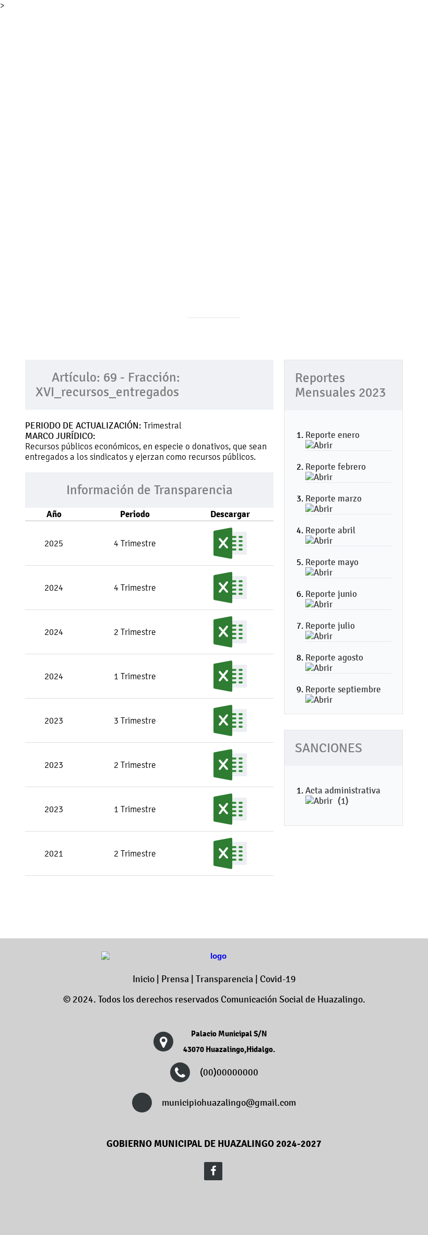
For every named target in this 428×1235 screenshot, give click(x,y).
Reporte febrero (335, 466)
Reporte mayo (332, 562)
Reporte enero (332, 435)
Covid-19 (278, 979)
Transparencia (224, 979)
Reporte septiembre (343, 689)
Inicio (143, 979)
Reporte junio (331, 594)
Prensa (175, 979)
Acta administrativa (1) (343, 795)
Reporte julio (330, 625)
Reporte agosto (334, 657)
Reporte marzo (333, 498)
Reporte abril (330, 530)
